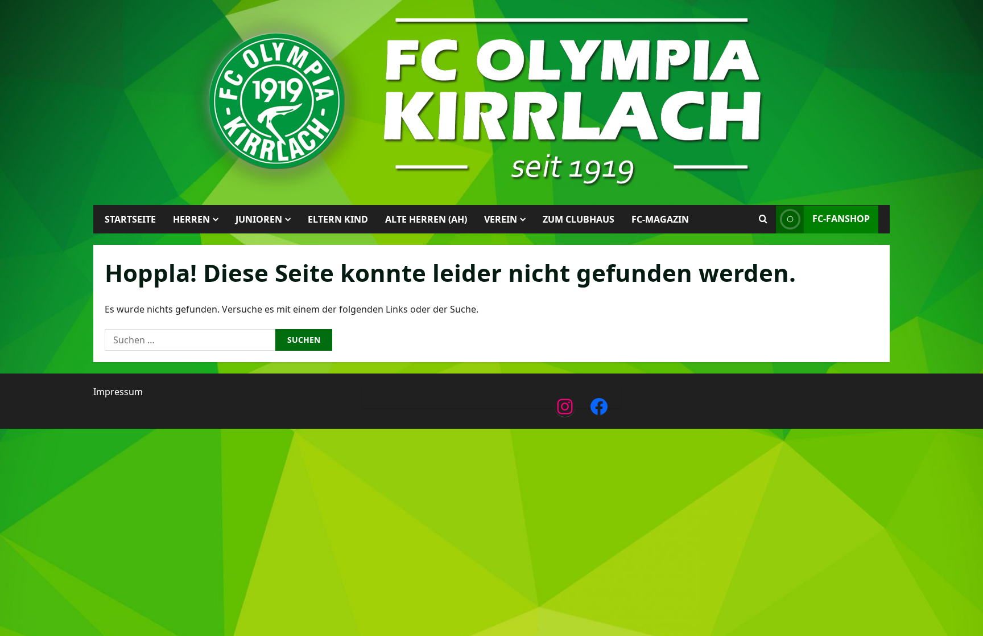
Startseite (130, 219)
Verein (500, 219)
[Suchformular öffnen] (763, 219)
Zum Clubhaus (578, 219)
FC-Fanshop (841, 218)
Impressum (118, 391)
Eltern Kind (338, 219)
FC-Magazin (660, 219)
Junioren (259, 219)
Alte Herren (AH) (426, 219)
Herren (191, 219)
